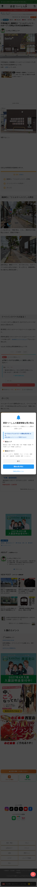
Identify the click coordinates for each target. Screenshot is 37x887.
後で (18, 461)
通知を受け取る (18, 466)
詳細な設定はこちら (18, 471)
